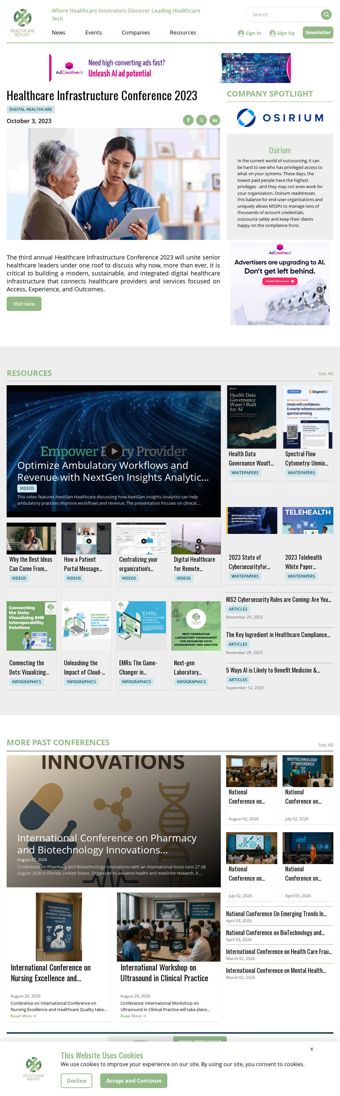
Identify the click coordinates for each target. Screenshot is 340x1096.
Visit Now (24, 304)
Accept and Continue (133, 1080)
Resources (183, 32)
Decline (76, 1080)
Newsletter (318, 32)
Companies (136, 32)
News (58, 32)
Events (93, 32)
